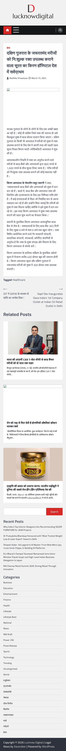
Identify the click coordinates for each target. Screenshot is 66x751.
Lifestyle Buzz (9, 617)
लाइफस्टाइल (8, 715)
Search (54, 512)
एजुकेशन (6, 680)
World (6, 674)
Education (8, 588)
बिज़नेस (6, 709)
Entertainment (10, 594)
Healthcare (19, 280)
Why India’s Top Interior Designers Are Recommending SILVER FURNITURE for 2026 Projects (32, 528)
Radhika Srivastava (18, 78)
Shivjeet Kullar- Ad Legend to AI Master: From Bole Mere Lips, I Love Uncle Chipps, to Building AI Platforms (32, 546)
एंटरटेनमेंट (7, 686)
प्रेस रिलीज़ (8, 703)
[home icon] (7, 30)
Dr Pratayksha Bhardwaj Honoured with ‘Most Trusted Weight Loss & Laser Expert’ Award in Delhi (32, 537)
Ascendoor (20, 746)
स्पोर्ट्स (6, 726)
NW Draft (7, 634)
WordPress (48, 746)
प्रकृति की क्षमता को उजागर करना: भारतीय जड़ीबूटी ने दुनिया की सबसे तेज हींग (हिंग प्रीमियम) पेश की (33, 487)
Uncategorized (10, 668)
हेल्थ (8, 48)
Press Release (10, 645)
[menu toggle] (16, 30)
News (6, 628)
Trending (7, 663)
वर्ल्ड (5, 720)
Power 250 (8, 640)
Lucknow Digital (33, 742)
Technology (8, 657)
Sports (6, 651)
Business (7, 582)
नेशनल (6, 697)
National (7, 622)
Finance (7, 599)
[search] (60, 30)
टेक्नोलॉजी (7, 691)
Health (6, 605)
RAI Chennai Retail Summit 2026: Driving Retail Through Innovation (29, 567)
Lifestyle (7, 611)
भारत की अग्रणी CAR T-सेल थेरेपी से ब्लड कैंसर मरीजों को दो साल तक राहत (30, 361)
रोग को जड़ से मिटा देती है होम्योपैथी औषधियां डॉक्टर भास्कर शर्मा (32, 424)
